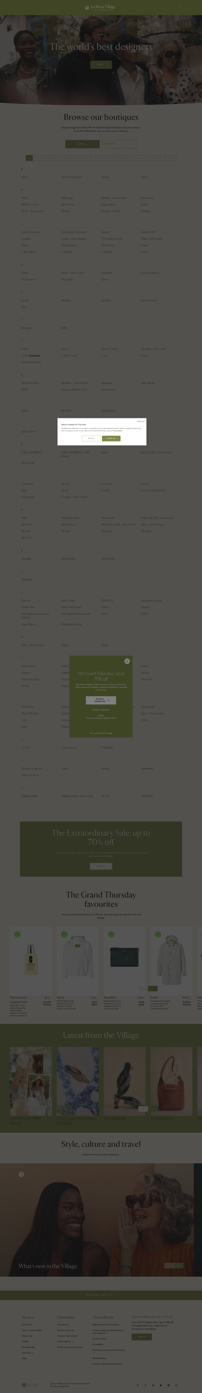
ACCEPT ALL (111, 438)
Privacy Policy (117, 431)
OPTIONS (91, 438)
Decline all (141, 421)
